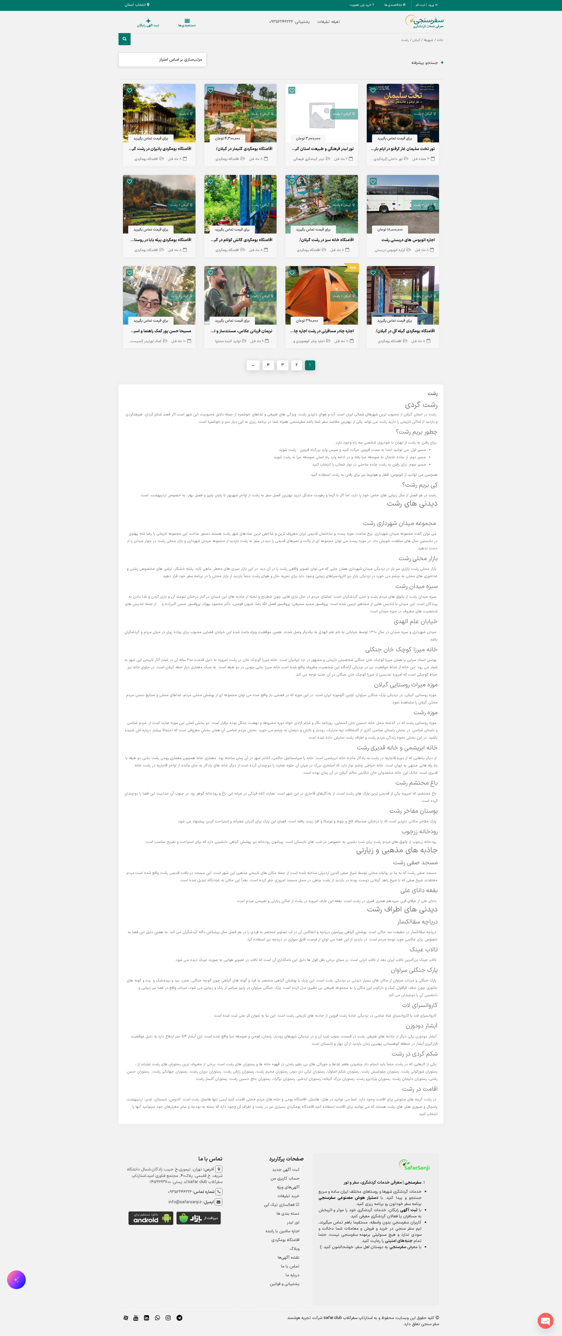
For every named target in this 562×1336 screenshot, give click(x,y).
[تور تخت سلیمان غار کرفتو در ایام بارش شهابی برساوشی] (403, 114)
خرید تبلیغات (288, 1196)
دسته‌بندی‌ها (169, 25)
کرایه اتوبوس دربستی (390, 250)
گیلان (416, 40)
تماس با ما (290, 1266)
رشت (417, 114)
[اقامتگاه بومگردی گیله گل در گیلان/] (403, 297)
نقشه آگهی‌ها (288, 1258)
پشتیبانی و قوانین (284, 1284)
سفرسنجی (413, 1183)
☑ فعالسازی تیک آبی (281, 1205)
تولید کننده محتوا (228, 341)
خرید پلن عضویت (361, 5)
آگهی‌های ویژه (288, 1187)
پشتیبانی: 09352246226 (278, 22)
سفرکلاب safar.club (340, 1318)
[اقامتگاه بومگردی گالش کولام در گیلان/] (240, 205)
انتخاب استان (136, 5)
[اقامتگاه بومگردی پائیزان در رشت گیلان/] (159, 114)
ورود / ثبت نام (425, 5)
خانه (440, 40)
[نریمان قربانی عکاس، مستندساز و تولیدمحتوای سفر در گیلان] (240, 297)
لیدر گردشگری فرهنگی (309, 159)
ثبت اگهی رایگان (142, 25)
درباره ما (292, 1275)
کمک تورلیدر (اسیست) (145, 341)
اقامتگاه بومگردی (227, 159)
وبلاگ (294, 1249)
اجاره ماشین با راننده (282, 1231)
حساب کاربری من (284, 1178)
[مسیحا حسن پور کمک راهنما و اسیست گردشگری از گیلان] (159, 297)
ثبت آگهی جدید (285, 1170)
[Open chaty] (546, 1321)
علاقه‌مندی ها (393, 5)
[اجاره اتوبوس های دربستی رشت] (403, 205)
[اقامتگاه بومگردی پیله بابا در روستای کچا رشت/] (159, 205)
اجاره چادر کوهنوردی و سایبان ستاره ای (298, 341)
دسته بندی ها (288, 1214)
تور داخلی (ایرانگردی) (387, 159)
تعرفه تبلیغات (317, 22)
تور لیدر (293, 1222)
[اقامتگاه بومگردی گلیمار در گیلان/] (240, 114)
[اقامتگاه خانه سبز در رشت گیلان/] (321, 205)
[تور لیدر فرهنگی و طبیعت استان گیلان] (321, 114)
